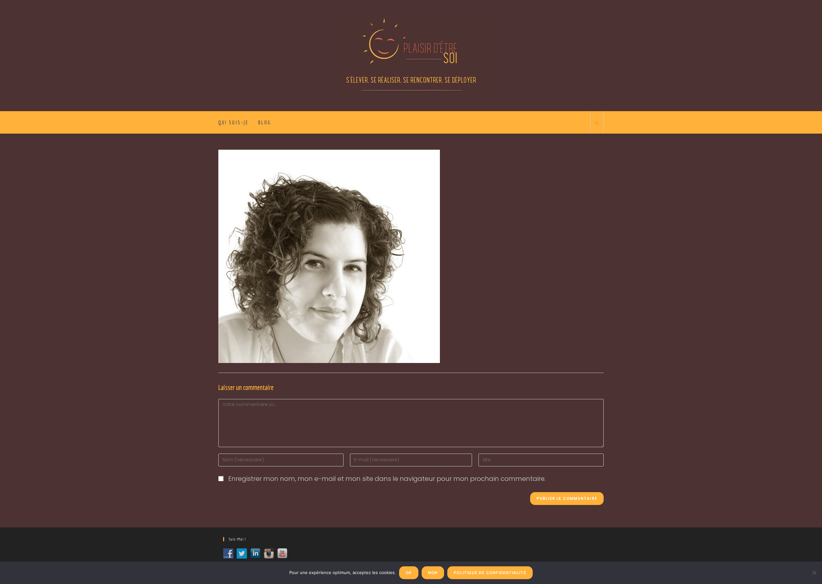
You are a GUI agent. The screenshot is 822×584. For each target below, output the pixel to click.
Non (433, 572)
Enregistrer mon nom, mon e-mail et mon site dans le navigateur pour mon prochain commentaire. (387, 478)
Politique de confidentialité (490, 572)
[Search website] (596, 123)
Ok (409, 572)
